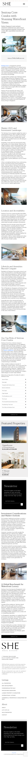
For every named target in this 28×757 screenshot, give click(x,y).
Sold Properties (7, 712)
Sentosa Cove (5, 65)
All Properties (6, 683)
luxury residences (8, 350)
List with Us (5, 710)
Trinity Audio (15, 58)
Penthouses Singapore (9, 690)
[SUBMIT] (22, 504)
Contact (4, 714)
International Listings (9, 695)
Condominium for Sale (8, 688)
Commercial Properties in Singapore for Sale (14, 698)
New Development (7, 685)
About (4, 707)
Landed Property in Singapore (11, 693)
